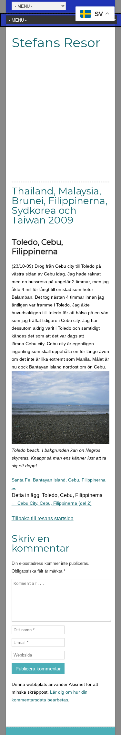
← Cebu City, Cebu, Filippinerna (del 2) (52, 503)
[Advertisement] (60, 120)
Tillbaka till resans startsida (43, 518)
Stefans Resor (56, 42)
